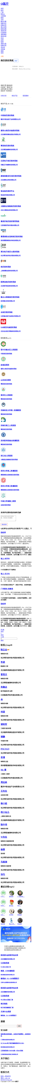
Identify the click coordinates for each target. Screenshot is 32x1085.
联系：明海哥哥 (6, 1076)
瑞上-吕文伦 (5, 574)
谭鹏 (3, 736)
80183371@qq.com (6, 1080)
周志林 (4, 782)
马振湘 (4, 862)
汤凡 (3, 874)
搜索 (2, 51)
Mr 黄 (3, 770)
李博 (3, 757)
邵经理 (3, 532)
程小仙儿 (5, 812)
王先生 (4, 791)
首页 (2, 631)
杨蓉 (3, 849)
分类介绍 (3, 95)
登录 (2, 53)
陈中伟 (4, 824)
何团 (3, 712)
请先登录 (4, 524)
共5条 (2, 629)
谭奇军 (4, 724)
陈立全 (4, 649)
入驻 (2, 56)
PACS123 (5, 749)
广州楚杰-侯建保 (7, 589)
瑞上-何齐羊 (5, 559)
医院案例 (25, 95)
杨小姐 (4, 803)
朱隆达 (4, 687)
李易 (3, 662)
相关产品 (14, 95)
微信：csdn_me (5, 1078)
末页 (2, 635)
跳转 (2, 640)
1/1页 (2, 636)
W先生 (4, 837)
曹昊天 (4, 674)
